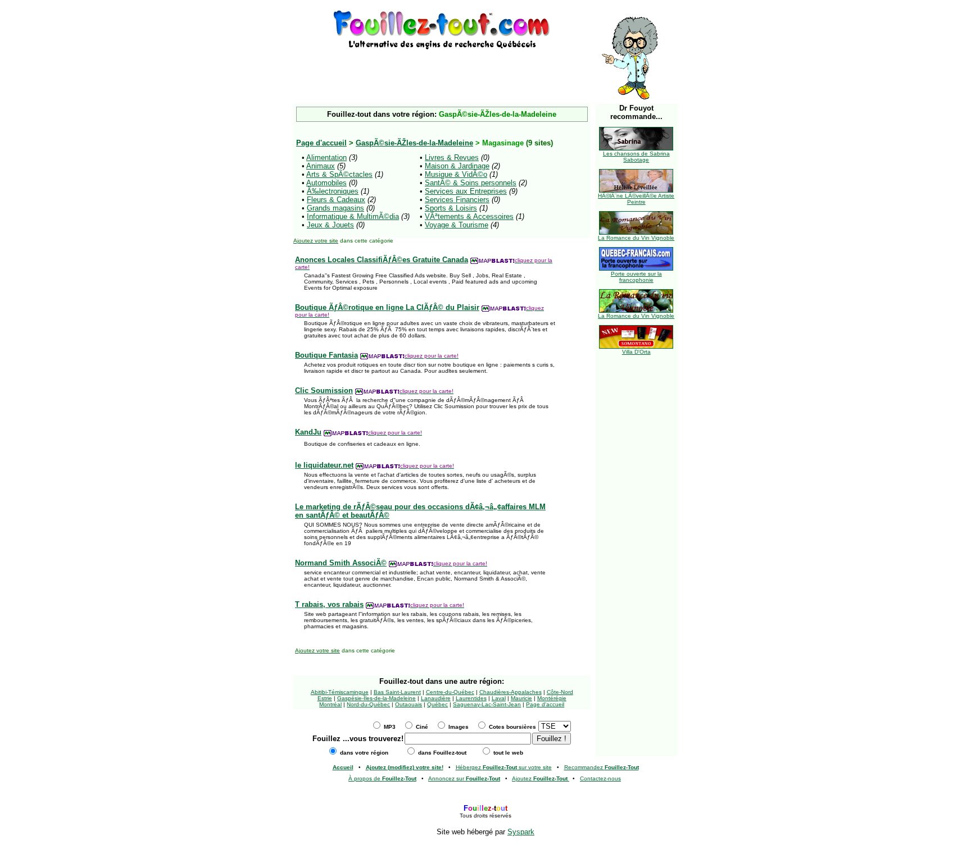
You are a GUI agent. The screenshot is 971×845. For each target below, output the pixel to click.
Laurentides (471, 698)
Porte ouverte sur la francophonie (636, 277)
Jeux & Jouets (330, 225)
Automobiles (326, 183)
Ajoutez (540, 778)
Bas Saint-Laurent (397, 692)
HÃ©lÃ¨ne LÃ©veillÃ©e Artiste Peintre (636, 199)
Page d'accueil (545, 704)
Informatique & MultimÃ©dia (353, 216)
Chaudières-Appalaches (510, 692)
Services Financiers (457, 199)
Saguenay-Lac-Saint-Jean (487, 704)
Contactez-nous (600, 778)
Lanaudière (436, 698)
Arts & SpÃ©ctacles (339, 174)
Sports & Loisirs (451, 208)
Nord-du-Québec (368, 704)
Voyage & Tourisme (456, 225)
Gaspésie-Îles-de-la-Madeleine (376, 698)
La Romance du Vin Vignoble (636, 238)
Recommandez (601, 767)
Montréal (330, 704)
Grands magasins (335, 208)
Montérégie (551, 698)
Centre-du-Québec (450, 692)
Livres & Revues (452, 157)
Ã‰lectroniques (333, 191)
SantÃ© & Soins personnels (470, 183)
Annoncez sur (464, 778)
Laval (499, 698)
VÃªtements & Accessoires (469, 216)
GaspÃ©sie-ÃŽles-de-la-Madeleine (414, 143)
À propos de (382, 778)
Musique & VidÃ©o (456, 174)
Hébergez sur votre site (504, 767)
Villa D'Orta (636, 352)
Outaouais (408, 704)
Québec (437, 704)
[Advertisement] (441, 68)
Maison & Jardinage (457, 166)
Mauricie (521, 698)
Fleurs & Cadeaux (336, 199)
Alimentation (326, 157)
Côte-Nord (560, 692)
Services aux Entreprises (466, 191)
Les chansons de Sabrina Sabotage (636, 156)
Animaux (320, 166)
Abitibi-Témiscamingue (340, 692)
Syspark (520, 832)
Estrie (324, 698)
